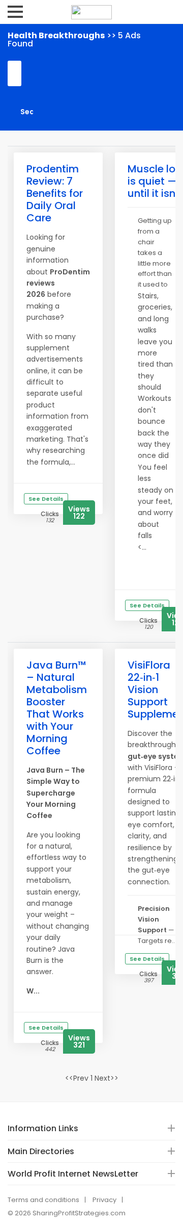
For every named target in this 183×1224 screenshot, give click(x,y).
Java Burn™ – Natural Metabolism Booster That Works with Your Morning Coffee (56, 708)
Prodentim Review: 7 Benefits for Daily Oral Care (54, 193)
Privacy (104, 1200)
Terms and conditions (43, 1200)
